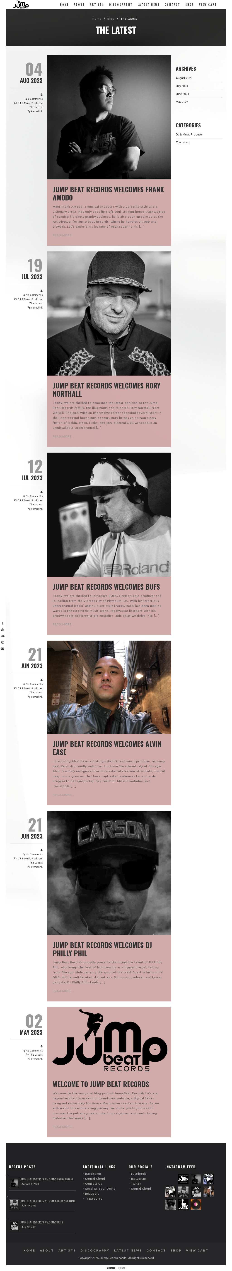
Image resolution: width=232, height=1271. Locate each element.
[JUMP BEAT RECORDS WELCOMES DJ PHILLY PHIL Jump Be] (170, 1204)
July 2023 (182, 85)
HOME (64, 4)
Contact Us (93, 1183)
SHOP (189, 4)
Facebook (138, 1173)
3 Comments (35, 98)
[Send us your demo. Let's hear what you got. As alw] (183, 1179)
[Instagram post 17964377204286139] (196, 1204)
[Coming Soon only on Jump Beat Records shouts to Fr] (183, 1204)
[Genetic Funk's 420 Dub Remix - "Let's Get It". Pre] (208, 1179)
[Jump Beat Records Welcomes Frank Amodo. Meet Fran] (196, 1179)
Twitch (136, 1183)
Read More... (63, 235)
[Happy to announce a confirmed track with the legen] (196, 1192)
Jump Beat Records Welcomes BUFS (106, 586)
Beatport (92, 1193)
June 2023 (182, 93)
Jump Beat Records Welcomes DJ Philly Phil (102, 949)
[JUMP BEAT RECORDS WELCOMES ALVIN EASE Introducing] (208, 1192)
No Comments (34, 295)
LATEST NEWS (149, 4)
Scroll (116, 1268)
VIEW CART (208, 4)
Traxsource (94, 1198)
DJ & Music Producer (30, 103)
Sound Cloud (95, 1178)
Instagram (139, 1178)
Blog (111, 18)
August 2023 (184, 78)
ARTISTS (97, 4)
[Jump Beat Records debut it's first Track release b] (170, 1192)
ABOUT (79, 4)
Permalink (37, 111)
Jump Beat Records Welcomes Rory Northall (106, 389)
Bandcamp (93, 1173)
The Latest (36, 107)
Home (97, 18)
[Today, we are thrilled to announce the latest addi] (183, 1192)
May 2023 (182, 101)
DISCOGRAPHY (121, 4)
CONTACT (172, 4)
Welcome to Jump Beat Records (101, 1084)
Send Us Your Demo (100, 1188)
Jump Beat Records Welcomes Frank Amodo (108, 193)
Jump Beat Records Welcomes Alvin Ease (107, 748)
